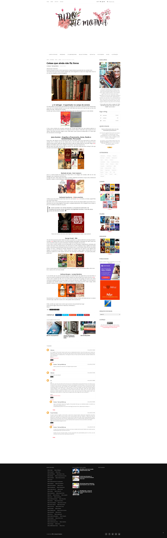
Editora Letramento (57, 496)
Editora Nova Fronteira (59, 500)
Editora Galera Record (52, 489)
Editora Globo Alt (58, 491)
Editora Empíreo (51, 483)
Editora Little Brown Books (52, 498)
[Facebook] (109, 534)
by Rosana (52, 59)
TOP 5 (106, 174)
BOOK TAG (92, 54)
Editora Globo (50, 491)
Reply (52, 359)
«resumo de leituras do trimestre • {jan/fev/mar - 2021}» (69, 336)
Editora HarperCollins (60, 493)
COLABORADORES (72, 54)
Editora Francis (60, 485)
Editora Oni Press (51, 506)
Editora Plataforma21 (51, 510)
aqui (94, 143)
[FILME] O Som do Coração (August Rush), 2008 (86, 470)
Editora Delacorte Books (60, 477)
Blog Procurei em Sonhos (55, 395)
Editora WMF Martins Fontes (53, 525)
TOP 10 (101, 174)
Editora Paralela (50, 508)
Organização (107, 170)
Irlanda (101, 168)
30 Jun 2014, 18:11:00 (91, 427)
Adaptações (102, 155)
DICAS (107, 54)
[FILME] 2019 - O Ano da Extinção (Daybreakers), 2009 (86, 492)
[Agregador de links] (108, 306)
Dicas (56, 59)
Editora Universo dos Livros (53, 521)
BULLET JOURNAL (83, 54)
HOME (48, 1)
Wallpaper (102, 176)
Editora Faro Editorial (59, 483)
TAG (110, 172)
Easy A (78, 198)
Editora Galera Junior (61, 487)
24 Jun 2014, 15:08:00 (91, 380)
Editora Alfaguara (57, 470)
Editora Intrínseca (56, 495)
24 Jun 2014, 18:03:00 (91, 401)
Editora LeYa (50, 496)
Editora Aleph (50, 470)
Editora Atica (58, 472)
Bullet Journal (114, 157)
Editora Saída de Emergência (53, 516)
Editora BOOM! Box (51, 474)
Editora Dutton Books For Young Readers (55, 481)
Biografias (115, 155)
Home (48, 59)
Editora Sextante (51, 518)
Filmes (117, 164)
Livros (59, 59)
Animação (109, 155)
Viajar (115, 174)
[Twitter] (100, 1)
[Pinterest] (116, 534)
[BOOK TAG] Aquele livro (52, 335)
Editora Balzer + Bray (60, 474)
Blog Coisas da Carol (54, 358)
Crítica (108, 162)
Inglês (115, 166)
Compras (111, 159)
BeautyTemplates (58, 534)
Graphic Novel (109, 166)
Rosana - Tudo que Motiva (59, 364)
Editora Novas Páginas (52, 502)
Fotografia (102, 166)
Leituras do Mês (108, 168)
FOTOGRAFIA (101, 54)
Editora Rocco (50, 514)
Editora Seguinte (63, 516)
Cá (51, 380)
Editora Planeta (58, 508)
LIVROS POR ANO (53, 54)
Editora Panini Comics (60, 506)
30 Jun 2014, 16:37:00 (91, 412)
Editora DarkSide (51, 477)
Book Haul (102, 157)
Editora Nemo (50, 500)
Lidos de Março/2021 (85, 335)
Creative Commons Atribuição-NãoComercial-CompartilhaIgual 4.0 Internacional (110, 327)
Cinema (106, 159)
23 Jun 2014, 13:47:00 (91, 372)
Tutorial (110, 174)
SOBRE (51, 1)
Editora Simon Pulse (59, 518)
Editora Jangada (64, 495)
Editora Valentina (63, 521)
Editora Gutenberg (51, 493)
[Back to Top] (163, 532)
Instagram (110, 115)
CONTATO (56, 1)
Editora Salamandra (58, 514)
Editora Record (58, 512)
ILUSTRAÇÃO (115, 54)
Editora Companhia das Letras (60, 475)
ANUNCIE (61, 1)
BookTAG (108, 157)
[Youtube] (102, 1)
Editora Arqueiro (51, 472)
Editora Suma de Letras (52, 520)
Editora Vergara (50, 523)
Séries (106, 172)
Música (101, 170)
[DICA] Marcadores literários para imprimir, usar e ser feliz (87, 484)
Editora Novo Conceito (62, 502)
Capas (101, 159)
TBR (114, 172)
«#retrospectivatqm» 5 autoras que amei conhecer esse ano (87, 477)
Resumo (101, 172)
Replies (52, 362)
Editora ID (49, 495)
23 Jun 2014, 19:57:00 (91, 364)
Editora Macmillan (62, 498)
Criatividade (102, 162)
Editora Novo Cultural (52, 504)
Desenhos (102, 164)
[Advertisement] (83, 43)
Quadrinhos (114, 170)
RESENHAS (62, 54)
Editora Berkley (50, 475)
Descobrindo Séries (115, 162)
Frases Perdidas (54, 412)
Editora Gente (60, 489)
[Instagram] (97, 1)
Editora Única (62, 525)
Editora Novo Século (61, 504)
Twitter (110, 120)
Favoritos (112, 164)
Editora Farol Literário (52, 485)
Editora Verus (57, 523)
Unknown (52, 350)
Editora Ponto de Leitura (61, 510)
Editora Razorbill (51, 512)
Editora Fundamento (51, 487)
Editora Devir (50, 479)
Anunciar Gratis (113, 306)
